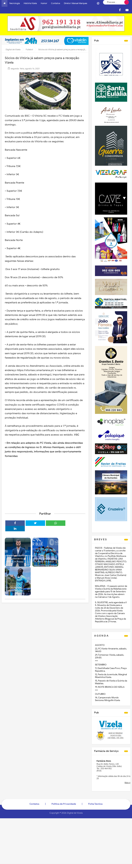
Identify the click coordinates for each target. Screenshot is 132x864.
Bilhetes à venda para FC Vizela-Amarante (44, 560)
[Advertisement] (45, 484)
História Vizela (30, 3)
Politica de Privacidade (64, 804)
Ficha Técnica (95, 804)
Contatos (55, 3)
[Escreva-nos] (98, 3)
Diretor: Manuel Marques (75, 3)
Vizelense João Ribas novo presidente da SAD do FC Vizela (16, 558)
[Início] (4, 3)
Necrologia (14, 3)
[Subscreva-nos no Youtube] (127, 10)
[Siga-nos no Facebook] (119, 10)
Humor (44, 3)
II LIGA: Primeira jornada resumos (14, 589)
